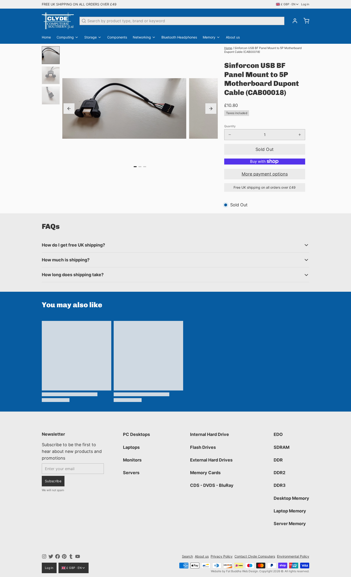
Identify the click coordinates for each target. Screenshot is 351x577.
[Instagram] (44, 556)
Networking (142, 37)
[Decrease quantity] (229, 134)
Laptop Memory (290, 510)
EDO (278, 434)
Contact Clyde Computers (254, 556)
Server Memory (290, 523)
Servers (131, 472)
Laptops (131, 447)
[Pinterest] (64, 556)
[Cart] (304, 21)
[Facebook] (57, 556)
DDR (278, 459)
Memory (209, 37)
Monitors (132, 459)
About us (233, 37)
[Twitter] (50, 556)
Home (46, 37)
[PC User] (58, 20)
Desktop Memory (291, 498)
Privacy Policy (222, 556)
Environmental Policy (293, 556)
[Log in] (293, 21)
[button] (264, 149)
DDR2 (279, 472)
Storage (90, 37)
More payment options (265, 173)
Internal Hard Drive (209, 434)
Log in (305, 4)
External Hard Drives (211, 459)
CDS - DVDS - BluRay (212, 485)
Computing (65, 37)
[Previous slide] (69, 108)
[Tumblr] (71, 556)
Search (187, 556)
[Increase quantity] (299, 134)
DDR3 (280, 485)
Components (117, 37)
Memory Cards (205, 472)
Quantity (230, 126)
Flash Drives (203, 447)
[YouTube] (77, 556)
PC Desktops (136, 434)
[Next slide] (210, 108)
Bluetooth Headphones (179, 37)
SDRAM (281, 447)
